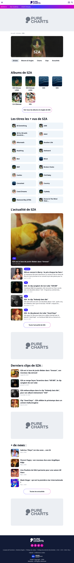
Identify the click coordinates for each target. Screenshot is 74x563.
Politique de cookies (31, 550)
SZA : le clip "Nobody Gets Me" (36, 299)
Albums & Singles (27, 61)
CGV (62, 550)
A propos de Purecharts (9, 550)
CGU (58, 550)
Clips (47, 61)
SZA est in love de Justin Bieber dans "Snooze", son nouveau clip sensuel (40, 371)
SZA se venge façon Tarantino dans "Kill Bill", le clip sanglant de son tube (40, 381)
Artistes (18, 33)
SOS (43, 88)
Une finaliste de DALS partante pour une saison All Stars (40, 471)
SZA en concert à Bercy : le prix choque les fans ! (43, 272)
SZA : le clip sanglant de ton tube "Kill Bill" (41, 286)
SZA (37, 51)
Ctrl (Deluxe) (16, 104)
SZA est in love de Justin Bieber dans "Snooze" (30, 261)
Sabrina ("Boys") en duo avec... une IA (35, 450)
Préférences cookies (40, 552)
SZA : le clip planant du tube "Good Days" (40, 313)
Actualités (55, 61)
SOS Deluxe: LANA (17, 89)
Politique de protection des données (47, 550)
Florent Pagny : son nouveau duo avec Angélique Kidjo (40, 461)
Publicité (31, 552)
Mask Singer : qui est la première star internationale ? (41, 481)
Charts (39, 61)
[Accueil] (35, 2)
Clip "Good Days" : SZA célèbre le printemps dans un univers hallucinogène (41, 401)
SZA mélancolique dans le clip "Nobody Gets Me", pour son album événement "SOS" (40, 391)
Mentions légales (20, 550)
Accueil (13, 33)
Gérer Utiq (67, 550)
